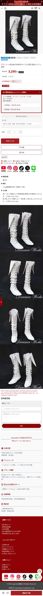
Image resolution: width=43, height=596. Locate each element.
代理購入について (7, 549)
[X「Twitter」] (30, 577)
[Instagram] (12, 577)
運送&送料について (8, 551)
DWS (3, 64)
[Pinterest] (18, 577)
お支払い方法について (9, 553)
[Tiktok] (24, 577)
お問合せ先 (5, 544)
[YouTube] (6, 577)
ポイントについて (7, 547)
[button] (8, 132)
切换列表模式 (22, 116)
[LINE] (37, 577)
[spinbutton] (14, 132)
